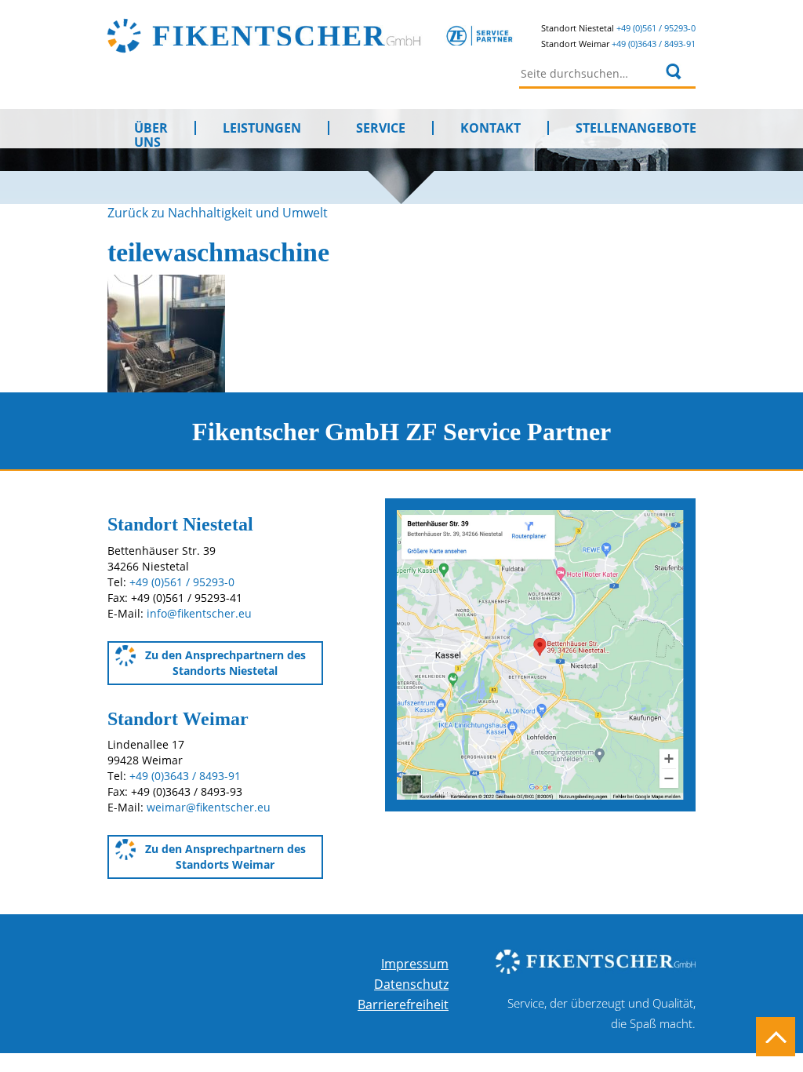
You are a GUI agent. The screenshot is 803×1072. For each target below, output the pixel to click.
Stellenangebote (636, 128)
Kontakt (490, 128)
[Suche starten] (674, 71)
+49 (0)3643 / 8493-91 (654, 43)
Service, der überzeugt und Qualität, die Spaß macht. (601, 1013)
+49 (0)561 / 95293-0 (656, 28)
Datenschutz (411, 984)
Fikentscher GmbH (333, 35)
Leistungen (262, 128)
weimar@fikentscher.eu (209, 807)
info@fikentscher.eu (199, 613)
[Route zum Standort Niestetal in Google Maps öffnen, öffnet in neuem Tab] (540, 653)
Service (380, 128)
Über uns (151, 128)
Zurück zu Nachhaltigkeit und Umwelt (217, 212)
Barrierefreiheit (403, 1004)
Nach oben (775, 1036)
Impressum (415, 963)
